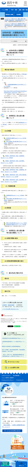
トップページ (7, 18)
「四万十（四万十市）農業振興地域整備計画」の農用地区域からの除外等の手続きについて (13, 355)
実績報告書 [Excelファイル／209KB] (15, 195)
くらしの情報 (4, 9)
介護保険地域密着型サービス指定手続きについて (13, 342)
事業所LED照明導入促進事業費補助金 (11, 346)
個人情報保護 (16, 375)
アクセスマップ (19, 380)
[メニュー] (25, 4)
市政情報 (18, 14)
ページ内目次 (14, 41)
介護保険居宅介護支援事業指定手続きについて (13, 338)
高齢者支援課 (11, 305)
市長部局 (4, 305)
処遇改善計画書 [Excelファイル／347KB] (16, 138)
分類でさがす (14, 18)
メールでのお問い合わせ (13, 430)
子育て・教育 (14, 9)
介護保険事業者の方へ (19, 20)
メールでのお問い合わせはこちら (10, 309)
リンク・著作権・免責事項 (8, 377)
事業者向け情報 (9, 14)
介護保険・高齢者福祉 (9, 20)
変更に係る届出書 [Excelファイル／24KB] (16, 223)
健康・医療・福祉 (23, 9)
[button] (21, 464)
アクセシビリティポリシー (8, 380)
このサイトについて (6, 375)
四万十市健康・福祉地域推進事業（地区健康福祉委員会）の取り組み (13, 350)
